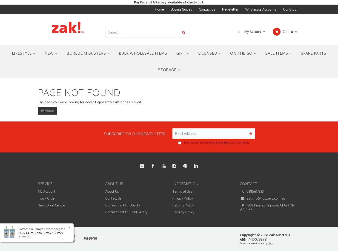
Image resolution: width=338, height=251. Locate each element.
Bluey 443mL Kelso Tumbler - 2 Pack (40, 233)
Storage (168, 70)
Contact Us (207, 9)
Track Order (47, 198)
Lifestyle (22, 53)
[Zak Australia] (68, 27)
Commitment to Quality (122, 205)
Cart (287, 32)
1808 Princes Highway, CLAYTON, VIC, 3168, (267, 207)
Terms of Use (182, 191)
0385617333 (255, 191)
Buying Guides (181, 9)
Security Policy (183, 212)
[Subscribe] (250, 133)
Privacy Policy (242, 142)
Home (159, 9)
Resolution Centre (51, 205)
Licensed (208, 53)
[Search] (183, 32)
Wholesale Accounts (260, 9)
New (50, 53)
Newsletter (230, 9)
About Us (112, 191)
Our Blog (290, 9)
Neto (270, 243)
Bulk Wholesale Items (143, 53)
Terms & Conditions (219, 142)
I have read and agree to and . (216, 142)
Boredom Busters (87, 53)
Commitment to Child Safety (126, 212)
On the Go (242, 53)
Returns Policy (183, 205)
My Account (253, 32)
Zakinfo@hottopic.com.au (265, 198)
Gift (181, 53)
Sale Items (277, 53)
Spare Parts (313, 53)
